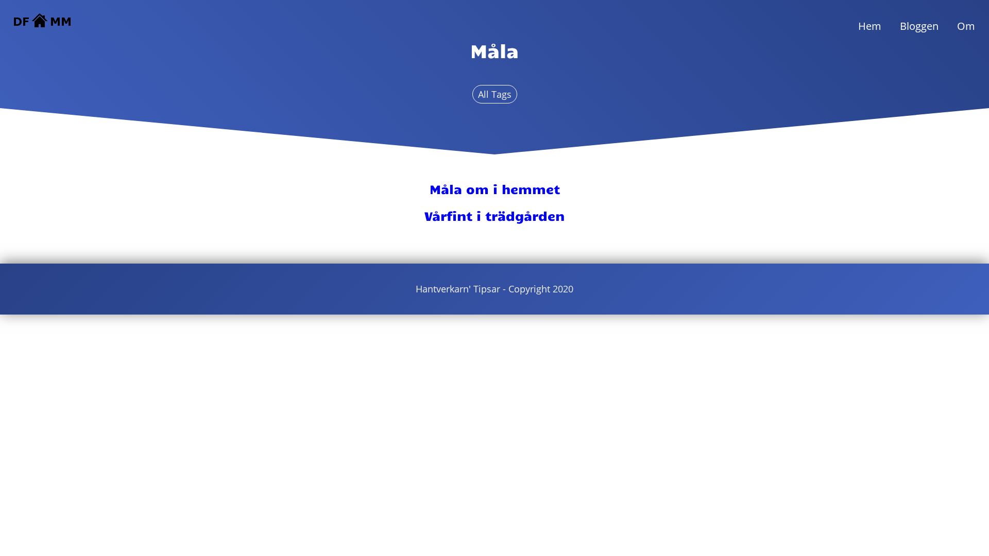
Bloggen (919, 26)
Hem (869, 26)
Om (966, 26)
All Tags (494, 94)
